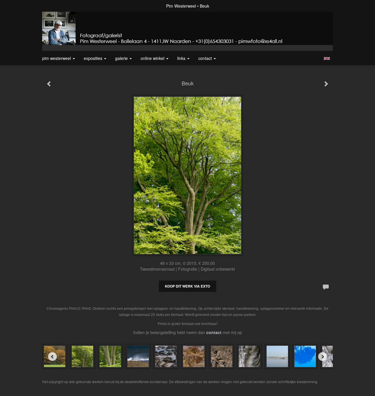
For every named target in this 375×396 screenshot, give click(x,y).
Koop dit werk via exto (187, 286)
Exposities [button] (93, 58)
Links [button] (182, 58)
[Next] (322, 356)
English (326, 58)
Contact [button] (205, 58)
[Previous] (52, 356)
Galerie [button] (122, 58)
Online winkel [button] (153, 58)
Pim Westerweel (181, 6)
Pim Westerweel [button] (57, 58)
